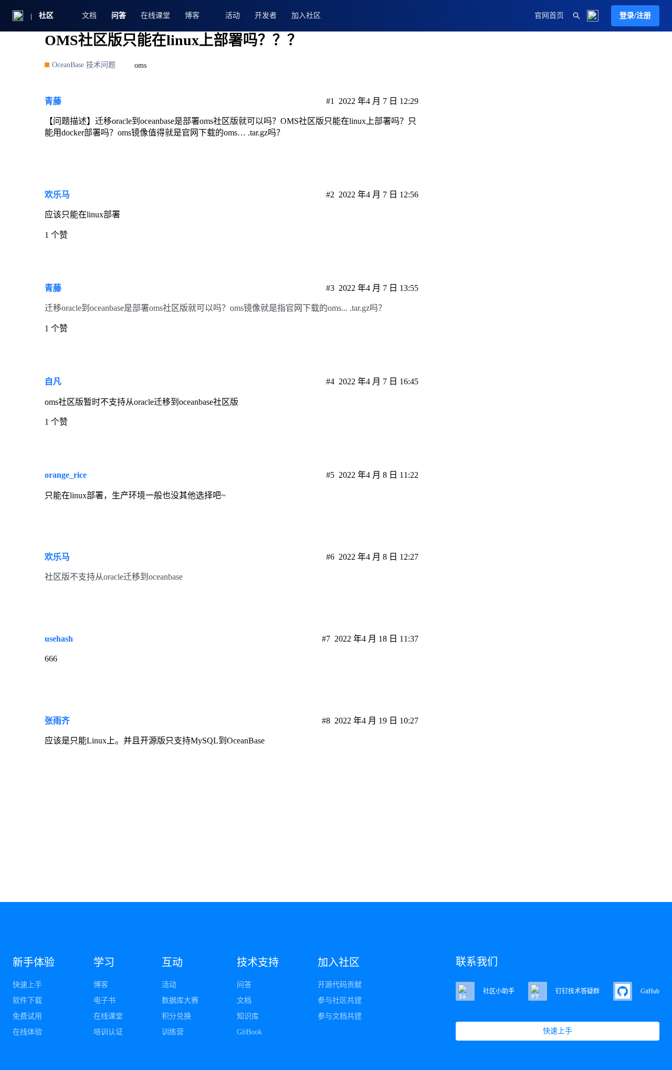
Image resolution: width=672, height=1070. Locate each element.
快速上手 (27, 985)
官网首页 (549, 15)
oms (140, 65)
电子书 (104, 1000)
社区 (46, 15)
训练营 (173, 1032)
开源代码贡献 (340, 985)
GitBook (249, 1032)
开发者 (266, 15)
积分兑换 (176, 1016)
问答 (118, 15)
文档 (89, 15)
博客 (100, 985)
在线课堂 (155, 15)
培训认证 (108, 1032)
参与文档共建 (340, 1016)
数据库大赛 (180, 1000)
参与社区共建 (340, 1000)
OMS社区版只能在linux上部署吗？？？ (173, 40)
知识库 (248, 1016)
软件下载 (27, 1000)
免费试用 (27, 1016)
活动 (232, 15)
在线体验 (27, 1032)
